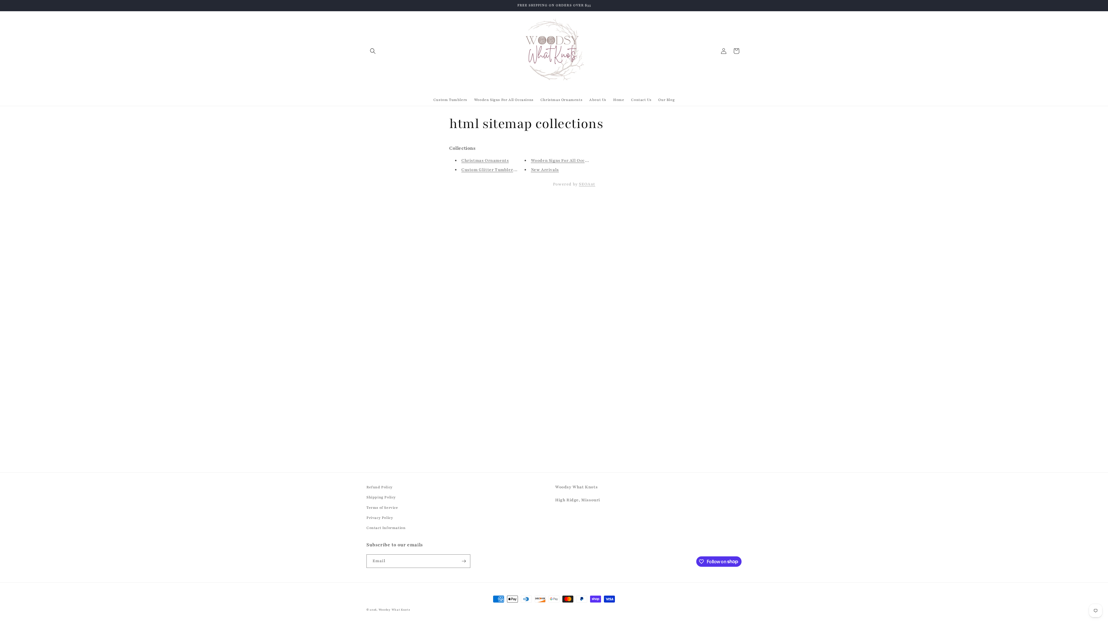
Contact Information (385, 528)
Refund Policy (379, 487)
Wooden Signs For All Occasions (564, 160)
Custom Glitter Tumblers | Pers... (496, 169)
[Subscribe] (463, 561)
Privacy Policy (379, 517)
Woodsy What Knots (394, 609)
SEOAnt (587, 184)
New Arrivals (545, 169)
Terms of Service (382, 507)
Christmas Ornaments (485, 160)
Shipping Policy (381, 497)
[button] (372, 51)
